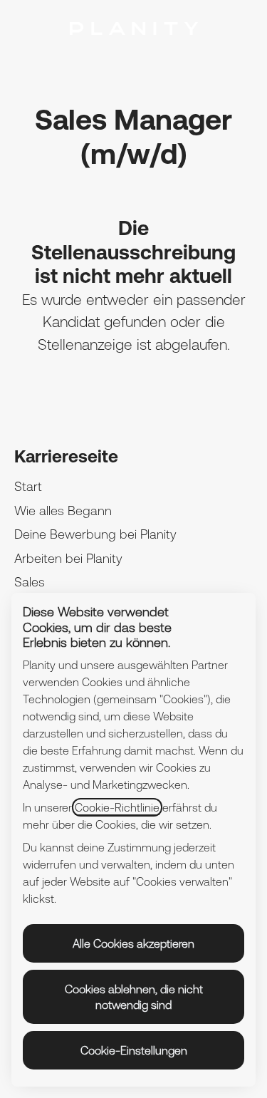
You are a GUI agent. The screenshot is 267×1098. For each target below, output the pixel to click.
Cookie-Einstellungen (133, 1050)
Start (28, 486)
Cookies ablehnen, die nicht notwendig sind (134, 997)
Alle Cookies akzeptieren (133, 943)
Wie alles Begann (63, 510)
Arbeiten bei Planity (68, 558)
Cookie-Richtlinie (117, 807)
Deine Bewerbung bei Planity (95, 534)
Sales (29, 581)
